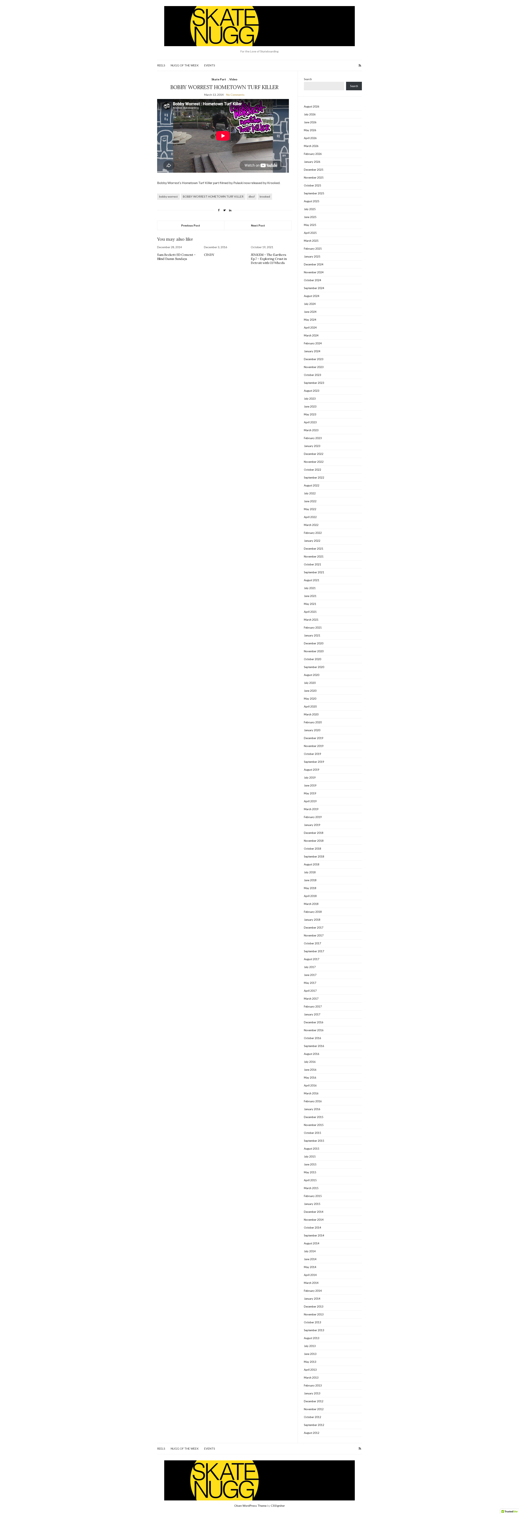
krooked (265, 196)
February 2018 (313, 911)
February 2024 (313, 343)
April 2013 (310, 1369)
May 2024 (310, 319)
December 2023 (313, 359)
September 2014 (314, 1235)
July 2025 (310, 209)
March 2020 (311, 714)
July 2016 (310, 1061)
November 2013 (314, 1314)
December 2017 (313, 927)
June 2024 (310, 311)
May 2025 (310, 225)
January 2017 (312, 1014)
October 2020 (312, 659)
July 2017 (310, 967)
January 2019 (312, 825)
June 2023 (310, 406)
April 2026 (310, 138)
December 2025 (313, 169)
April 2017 (310, 990)
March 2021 (311, 619)
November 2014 (314, 1219)
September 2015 (314, 1140)
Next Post (258, 225)
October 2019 (312, 753)
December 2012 (313, 1401)
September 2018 (314, 856)
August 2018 (311, 864)
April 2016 (310, 1085)
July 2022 (310, 493)
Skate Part (218, 79)
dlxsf (252, 196)
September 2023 (314, 382)
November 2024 (314, 272)
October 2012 (312, 1417)
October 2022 (312, 469)
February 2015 (313, 1196)
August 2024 (311, 296)
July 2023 (310, 398)
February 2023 (313, 438)
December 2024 (313, 264)
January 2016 (312, 1109)
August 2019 (311, 769)
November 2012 (314, 1409)
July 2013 (310, 1346)
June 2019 (310, 785)
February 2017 (313, 1006)
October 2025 (312, 185)
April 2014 (310, 1275)
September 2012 (314, 1425)
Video (233, 79)
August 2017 (311, 959)
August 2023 (311, 390)
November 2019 (314, 746)
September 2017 (314, 951)
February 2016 (313, 1101)
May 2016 (310, 1077)
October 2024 (312, 280)
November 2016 (314, 1030)
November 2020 (314, 651)
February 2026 (313, 153)
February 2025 (313, 248)
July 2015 (310, 1156)
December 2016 (313, 1022)
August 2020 (311, 675)
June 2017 (310, 975)
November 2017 (314, 935)
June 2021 (310, 596)
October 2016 (312, 1038)
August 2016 (311, 1053)
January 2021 (312, 635)
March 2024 (311, 335)
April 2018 (310, 896)
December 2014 (313, 1211)
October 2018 (312, 848)
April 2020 (310, 706)
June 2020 (310, 690)
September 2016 (314, 1046)
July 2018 (310, 872)
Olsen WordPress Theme (250, 1505)
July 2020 (310, 682)
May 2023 (310, 414)
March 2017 (311, 998)
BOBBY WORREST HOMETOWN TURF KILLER (213, 196)
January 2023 (312, 446)
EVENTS (209, 65)
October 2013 (312, 1322)
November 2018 (314, 840)
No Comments (235, 94)
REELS (161, 65)
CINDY (209, 255)
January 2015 (312, 1203)
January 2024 (312, 351)
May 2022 (310, 509)
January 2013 (312, 1393)
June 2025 (310, 217)
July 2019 (310, 777)
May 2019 (310, 793)
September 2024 (314, 288)
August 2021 (311, 580)
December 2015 (313, 1117)
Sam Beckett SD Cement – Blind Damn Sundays (176, 257)
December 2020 (313, 643)
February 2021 (313, 627)
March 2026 (311, 146)
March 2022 (311, 525)
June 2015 (310, 1164)
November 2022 (314, 461)
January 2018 (312, 919)
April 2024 (310, 327)
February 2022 (313, 532)
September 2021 (314, 572)
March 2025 (311, 240)
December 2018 (313, 832)
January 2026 (312, 161)
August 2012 (311, 1432)
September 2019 (314, 761)
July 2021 (310, 588)
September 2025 (314, 193)
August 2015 (311, 1148)
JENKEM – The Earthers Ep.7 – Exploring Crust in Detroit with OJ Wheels (269, 259)
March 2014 (311, 1282)
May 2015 (310, 1172)
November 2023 (314, 367)
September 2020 (314, 667)
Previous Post (190, 225)
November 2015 (314, 1125)
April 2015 (310, 1180)
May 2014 (310, 1267)
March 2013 (311, 1377)
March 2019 (311, 809)
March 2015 (311, 1188)
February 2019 (313, 817)
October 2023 (312, 375)
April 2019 (310, 801)
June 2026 (310, 122)
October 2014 (312, 1227)
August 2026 (311, 106)
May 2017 (310, 982)
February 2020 (313, 722)
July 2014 (310, 1251)
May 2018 (310, 888)
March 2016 (311, 1093)
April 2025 (310, 232)
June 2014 (310, 1259)
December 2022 (313, 453)
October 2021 (312, 564)
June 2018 (310, 880)
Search (308, 79)
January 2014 (312, 1298)
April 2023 (310, 422)
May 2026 (310, 130)
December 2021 (313, 548)
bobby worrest (168, 196)
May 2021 (310, 603)
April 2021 (310, 611)
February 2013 (313, 1385)
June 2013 (310, 1353)
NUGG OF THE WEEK (185, 65)
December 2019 (313, 738)
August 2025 (311, 201)
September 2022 (314, 477)
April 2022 (310, 517)
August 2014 (311, 1243)
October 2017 (312, 943)
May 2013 (310, 1361)
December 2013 (313, 1306)
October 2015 (312, 1132)
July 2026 (310, 114)
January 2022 (312, 540)
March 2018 (311, 903)
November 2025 (314, 177)
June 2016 (310, 1069)
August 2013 (311, 1338)
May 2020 (310, 698)
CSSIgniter (278, 1505)
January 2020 (312, 730)
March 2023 (311, 430)
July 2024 (310, 303)
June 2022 (310, 501)
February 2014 (313, 1290)
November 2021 (314, 556)
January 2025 (312, 256)
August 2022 (311, 485)
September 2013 (314, 1330)
